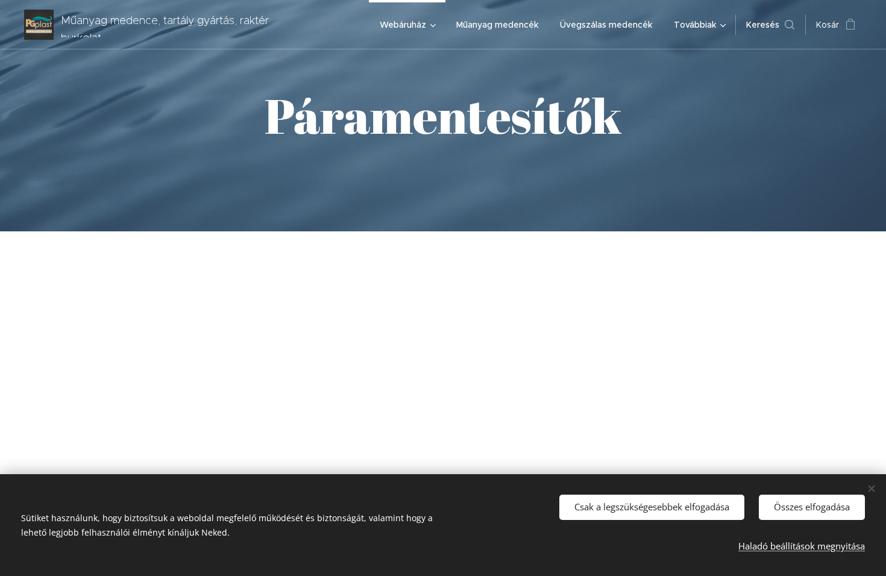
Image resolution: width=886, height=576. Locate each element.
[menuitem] (407, 24)
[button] (770, 24)
